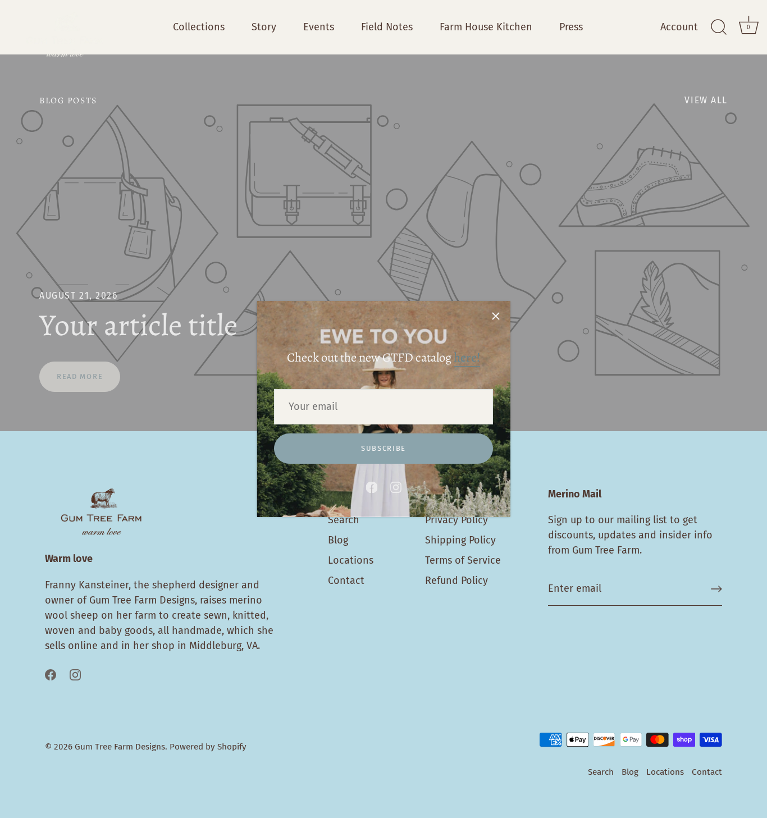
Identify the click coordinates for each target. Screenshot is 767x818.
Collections (199, 27)
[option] (383, 242)
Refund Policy (456, 580)
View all (706, 100)
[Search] (718, 27)
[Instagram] (395, 487)
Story (264, 27)
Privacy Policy (456, 520)
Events (318, 27)
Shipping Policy (460, 540)
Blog (338, 540)
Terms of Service (463, 560)
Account (679, 27)
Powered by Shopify (208, 747)
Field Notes (387, 27)
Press (571, 27)
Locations (350, 560)
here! (467, 358)
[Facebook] (371, 487)
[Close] (495, 315)
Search (343, 520)
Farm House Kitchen (486, 27)
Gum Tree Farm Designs (120, 747)
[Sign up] (716, 589)
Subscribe (383, 448)
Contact (346, 580)
